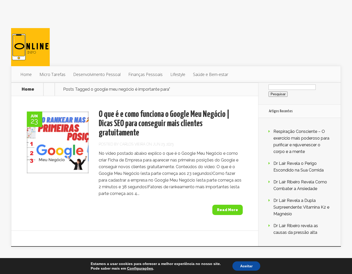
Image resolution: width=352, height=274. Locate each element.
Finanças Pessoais (145, 74)
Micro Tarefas (52, 74)
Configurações (140, 268)
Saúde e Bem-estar (210, 74)
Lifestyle (177, 74)
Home (26, 74)
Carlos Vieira (132, 144)
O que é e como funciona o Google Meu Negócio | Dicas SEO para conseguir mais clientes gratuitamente (164, 123)
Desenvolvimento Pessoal (97, 74)
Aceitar (246, 266)
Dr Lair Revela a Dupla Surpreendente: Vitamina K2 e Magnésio (301, 207)
